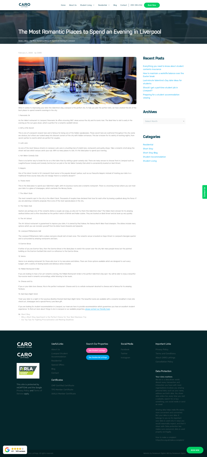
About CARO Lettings (165, 357)
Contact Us (204, 192)
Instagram (125, 357)
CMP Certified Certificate (62, 385)
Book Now (152, 5)
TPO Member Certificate (62, 389)
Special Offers (57, 365)
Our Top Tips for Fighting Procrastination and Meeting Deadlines (47, 320)
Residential (102, 5)
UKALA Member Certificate (63, 393)
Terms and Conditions (166, 353)
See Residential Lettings (98, 357)
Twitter (124, 353)
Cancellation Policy (164, 361)
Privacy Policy (23, 390)
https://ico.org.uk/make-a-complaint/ (170, 440)
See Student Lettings (97, 350)
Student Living (86, 5)
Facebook (125, 349)
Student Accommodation (154, 157)
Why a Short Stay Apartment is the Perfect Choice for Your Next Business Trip (53, 317)
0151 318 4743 (136, 5)
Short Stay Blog (150, 153)
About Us (73, 5)
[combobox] (164, 121)
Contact (123, 5)
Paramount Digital (159, 453)
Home (63, 5)
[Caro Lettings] (24, 5)
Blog (115, 5)
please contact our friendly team (97, 309)
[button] (15, 450)
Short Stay (25, 314)
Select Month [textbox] (151, 121)
